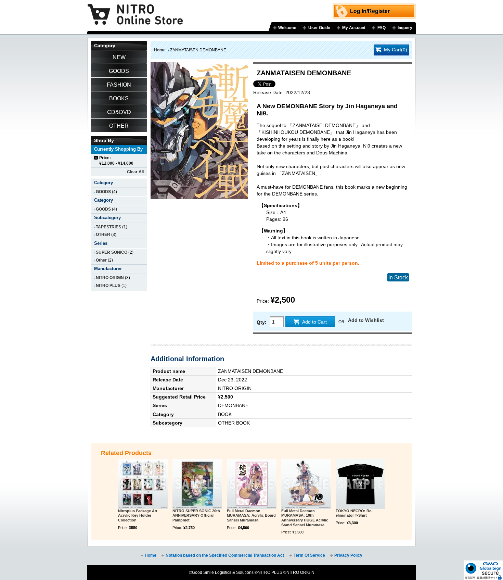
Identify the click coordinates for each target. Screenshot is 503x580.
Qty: (262, 322)
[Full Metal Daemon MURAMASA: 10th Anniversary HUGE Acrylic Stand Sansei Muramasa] (306, 484)
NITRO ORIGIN (110, 277)
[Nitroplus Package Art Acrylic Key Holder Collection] (143, 484)
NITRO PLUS (108, 285)
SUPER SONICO (111, 252)
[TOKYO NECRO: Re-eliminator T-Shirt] (360, 484)
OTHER (103, 234)
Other (101, 260)
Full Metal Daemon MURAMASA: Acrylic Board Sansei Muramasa (251, 515)
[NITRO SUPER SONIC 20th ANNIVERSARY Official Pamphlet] (197, 484)
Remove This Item (96, 158)
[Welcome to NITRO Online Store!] (135, 9)
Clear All (135, 171)
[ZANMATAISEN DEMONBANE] (199, 65)
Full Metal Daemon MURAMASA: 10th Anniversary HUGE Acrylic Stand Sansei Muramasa (304, 518)
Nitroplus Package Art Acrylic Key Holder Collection (137, 515)
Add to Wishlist (366, 320)
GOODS (103, 191)
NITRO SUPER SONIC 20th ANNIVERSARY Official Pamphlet (196, 515)
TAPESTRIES (108, 227)
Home (160, 50)
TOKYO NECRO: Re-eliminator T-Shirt (354, 513)
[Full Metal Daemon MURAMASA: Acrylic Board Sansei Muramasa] (251, 484)
